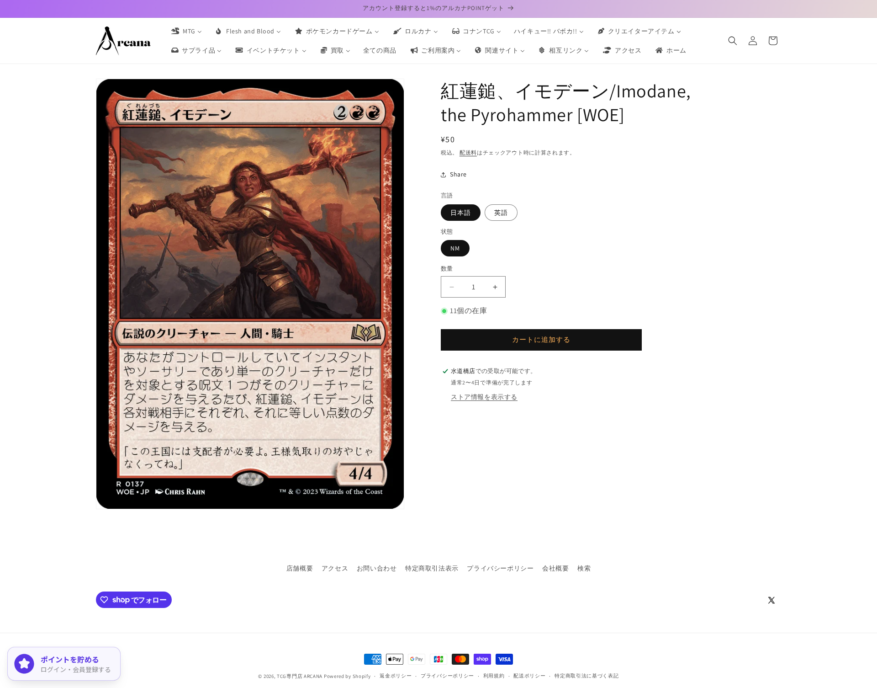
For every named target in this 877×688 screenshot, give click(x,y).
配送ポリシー (529, 675)
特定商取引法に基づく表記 (586, 675)
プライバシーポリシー (500, 568)
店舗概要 (299, 568)
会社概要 (555, 568)
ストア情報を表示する (484, 397)
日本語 (460, 212)
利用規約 (494, 675)
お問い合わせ (377, 568)
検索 (584, 568)
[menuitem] (186, 31)
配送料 (468, 152)
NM (455, 249)
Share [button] (458, 174)
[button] (733, 41)
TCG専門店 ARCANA (299, 676)
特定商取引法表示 (432, 568)
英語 (501, 212)
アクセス (335, 568)
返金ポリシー (396, 675)
